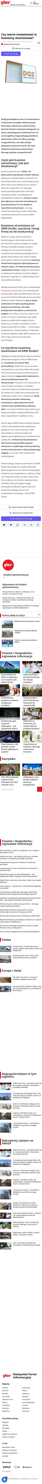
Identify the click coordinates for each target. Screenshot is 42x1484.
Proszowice (26, 1399)
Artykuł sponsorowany (12, 44)
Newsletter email (8, 1447)
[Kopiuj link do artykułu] (31, 525)
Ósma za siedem (8, 1437)
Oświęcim (25, 1393)
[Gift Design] (6, 1471)
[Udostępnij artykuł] (38, 43)
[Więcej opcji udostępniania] (38, 525)
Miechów (5, 1408)
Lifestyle (5, 1425)
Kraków (5, 1388)
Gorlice (5, 1402)
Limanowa (6, 1405)
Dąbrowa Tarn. (7, 1399)
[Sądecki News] (17, 1467)
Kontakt (5, 1456)
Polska (6, 940)
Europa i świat (12, 970)
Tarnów (25, 1405)
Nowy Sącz (26, 1388)
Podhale (25, 1396)
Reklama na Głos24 (9, 1450)
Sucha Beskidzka (28, 1402)
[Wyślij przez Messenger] (11, 525)
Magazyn (5, 1422)
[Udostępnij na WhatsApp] (18, 525)
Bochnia (5, 1390)
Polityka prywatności (9, 1453)
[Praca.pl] (6, 1467)
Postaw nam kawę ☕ (11, 54)
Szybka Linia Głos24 (9, 1434)
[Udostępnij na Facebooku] (4, 525)
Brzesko (5, 1393)
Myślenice (6, 1411)
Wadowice (26, 1408)
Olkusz (24, 1390)
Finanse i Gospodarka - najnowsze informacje (17, 654)
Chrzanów (6, 1396)
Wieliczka (25, 1411)
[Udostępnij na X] (24, 525)
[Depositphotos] (27, 1467)
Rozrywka (8, 759)
